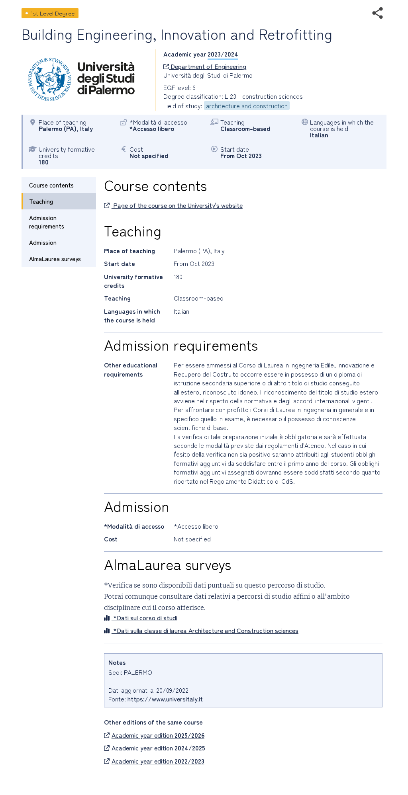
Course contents (51, 185)
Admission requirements (46, 221)
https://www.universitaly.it (165, 698)
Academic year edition (158, 735)
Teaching (41, 201)
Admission (43, 242)
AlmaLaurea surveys (55, 258)
